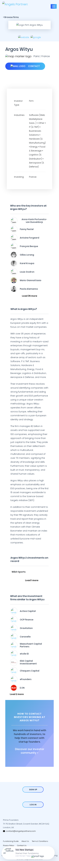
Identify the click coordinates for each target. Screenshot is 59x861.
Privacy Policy (8, 845)
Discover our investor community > (29, 751)
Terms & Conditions (40, 841)
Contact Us (21, 845)
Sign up (33, 789)
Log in (33, 804)
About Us (25, 841)
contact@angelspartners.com (20, 831)
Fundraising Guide (10, 841)
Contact (34, 66)
